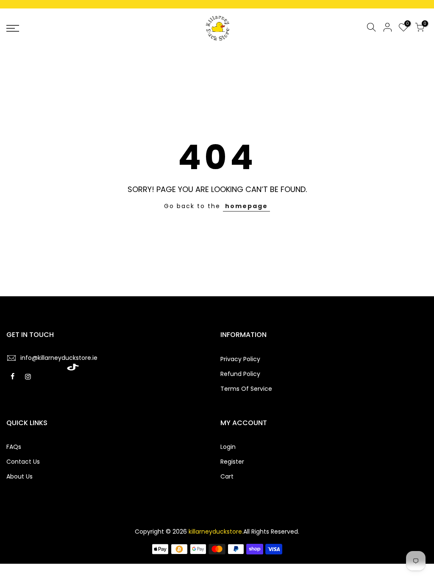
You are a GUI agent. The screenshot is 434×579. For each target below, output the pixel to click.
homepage (246, 206)
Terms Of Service (246, 388)
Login (228, 447)
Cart (227, 476)
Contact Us (23, 461)
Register (232, 461)
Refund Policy (240, 374)
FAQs (13, 447)
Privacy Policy (240, 359)
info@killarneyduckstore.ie (58, 358)
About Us (19, 476)
